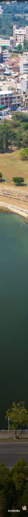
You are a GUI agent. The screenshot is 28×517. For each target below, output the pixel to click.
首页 (3, 5)
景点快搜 (9, 5)
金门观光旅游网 (14, 1)
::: (0, 1)
